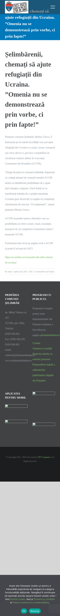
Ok (24, 611)
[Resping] (56, 595)
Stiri (30, 271)
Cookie (36, 343)
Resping (34, 611)
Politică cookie (17, 599)
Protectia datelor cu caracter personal (42, 356)
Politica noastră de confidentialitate (30, 602)
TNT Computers (44, 457)
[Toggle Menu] (53, 7)
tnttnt (10, 271)
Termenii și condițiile (44, 599)
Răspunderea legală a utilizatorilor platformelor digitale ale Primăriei (43, 372)
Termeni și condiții (42, 348)
